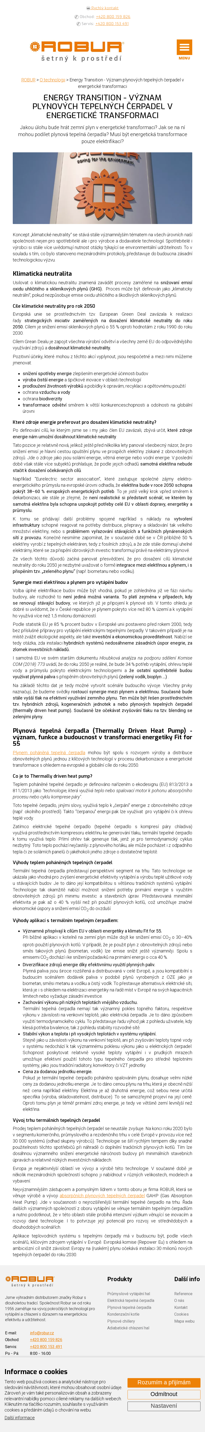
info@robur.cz (42, 1333)
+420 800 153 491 (112, 23)
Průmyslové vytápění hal (128, 1293)
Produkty (119, 1279)
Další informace (19, 1418)
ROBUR (28, 79)
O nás (179, 1300)
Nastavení (164, 1406)
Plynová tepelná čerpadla (129, 1307)
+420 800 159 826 (113, 16)
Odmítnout (163, 1394)
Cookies (181, 1314)
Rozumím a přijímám (164, 1383)
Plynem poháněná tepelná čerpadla (49, 752)
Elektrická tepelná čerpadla (130, 1300)
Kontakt (181, 1307)
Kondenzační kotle (123, 1314)
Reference (183, 1293)
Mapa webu (184, 1321)
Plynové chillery (121, 1321)
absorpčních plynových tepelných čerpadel (102, 1195)
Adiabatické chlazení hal (128, 1328)
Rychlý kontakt (104, 8)
